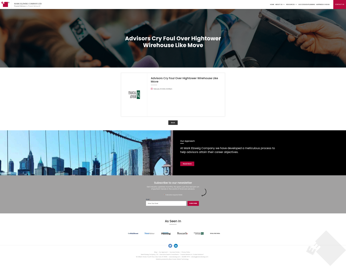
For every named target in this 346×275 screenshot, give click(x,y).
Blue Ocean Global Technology (179, 259)
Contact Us (339, 4)
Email (148, 199)
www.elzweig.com (174, 257)
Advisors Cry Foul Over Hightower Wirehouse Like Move (184, 79)
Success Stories (175, 252)
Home (272, 4)
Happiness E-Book (323, 4)
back (173, 122)
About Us (278, 4)
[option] (132, 233)
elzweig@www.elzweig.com (199, 257)
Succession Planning (306, 4)
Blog (155, 252)
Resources (290, 4)
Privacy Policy (186, 252)
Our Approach (163, 252)
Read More (187, 164)
